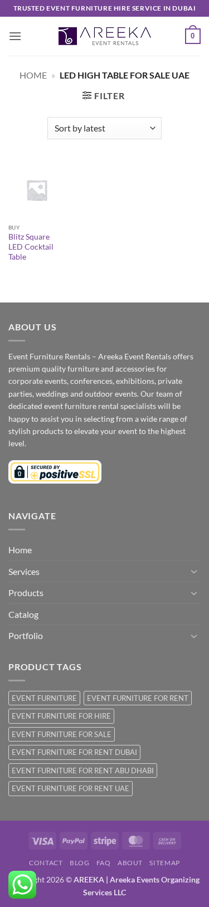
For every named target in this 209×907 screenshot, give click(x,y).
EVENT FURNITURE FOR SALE (61, 734)
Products (25, 592)
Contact (45, 863)
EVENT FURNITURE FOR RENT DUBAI (74, 752)
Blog (79, 863)
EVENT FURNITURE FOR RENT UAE (70, 788)
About (130, 863)
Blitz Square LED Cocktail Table (31, 246)
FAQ (103, 863)
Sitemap (164, 863)
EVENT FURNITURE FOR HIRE (61, 715)
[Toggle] (194, 571)
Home (33, 75)
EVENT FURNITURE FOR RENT (137, 698)
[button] (15, 36)
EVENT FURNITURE (44, 698)
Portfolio (25, 635)
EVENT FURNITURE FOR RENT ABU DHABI (83, 770)
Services (24, 571)
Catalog (23, 614)
